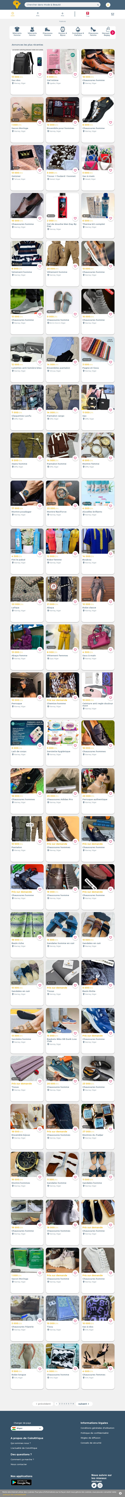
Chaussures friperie (23, 1327)
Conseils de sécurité (91, 1443)
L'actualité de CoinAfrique (24, 1448)
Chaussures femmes (93, 1375)
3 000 (87, 364)
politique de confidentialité (14, 1494)
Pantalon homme (56, 464)
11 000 (87, 412)
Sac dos (16, 80)
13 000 (17, 76)
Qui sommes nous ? (21, 1443)
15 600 (17, 844)
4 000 (87, 508)
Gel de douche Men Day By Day (62, 225)
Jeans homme (19, 464)
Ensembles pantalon (58, 368)
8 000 (87, 124)
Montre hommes (21, 1183)
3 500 (17, 1371)
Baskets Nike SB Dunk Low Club (62, 1040)
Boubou (86, 560)
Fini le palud (18, 560)
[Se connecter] (108, 5)
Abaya (50, 608)
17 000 (17, 508)
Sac (84, 416)
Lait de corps (19, 751)
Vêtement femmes (57, 655)
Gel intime (52, 80)
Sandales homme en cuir (60, 943)
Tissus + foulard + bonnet (61, 176)
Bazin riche (18, 943)
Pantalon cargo (55, 416)
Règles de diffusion (90, 1438)
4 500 (17, 556)
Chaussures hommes (94, 751)
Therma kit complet (93, 224)
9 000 (52, 316)
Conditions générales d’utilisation (97, 1428)
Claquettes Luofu (21, 416)
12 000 (52, 124)
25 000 (53, 268)
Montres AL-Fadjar (92, 1135)
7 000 (17, 412)
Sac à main (88, 176)
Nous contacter (19, 1464)
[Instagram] (100, 1485)
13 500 (17, 1035)
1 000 (16, 124)
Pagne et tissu (90, 368)
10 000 (88, 604)
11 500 (52, 1179)
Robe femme (54, 560)
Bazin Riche (88, 991)
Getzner (16, 176)
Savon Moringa (20, 128)
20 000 (17, 604)
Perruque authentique (94, 799)
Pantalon (17, 847)
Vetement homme (22, 272)
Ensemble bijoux (21, 1135)
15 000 (88, 268)
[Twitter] (94, 1485)
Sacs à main (89, 655)
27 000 (88, 1131)
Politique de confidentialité (95, 1433)
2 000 (52, 220)
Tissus (50, 991)
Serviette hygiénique (58, 751)
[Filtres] (112, 14)
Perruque (17, 703)
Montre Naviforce (56, 512)
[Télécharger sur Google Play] (21, 1482)
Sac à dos (87, 1327)
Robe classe (89, 608)
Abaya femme (19, 655)
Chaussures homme (93, 80)
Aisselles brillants (92, 512)
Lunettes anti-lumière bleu (26, 368)
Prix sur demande (57, 700)
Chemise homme (56, 703)
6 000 (87, 220)
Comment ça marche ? (22, 1459)
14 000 (52, 364)
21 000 (52, 604)
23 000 (88, 1083)
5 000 (52, 76)
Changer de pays (22, 1423)
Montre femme (90, 464)
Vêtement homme (57, 272)
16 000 (17, 220)
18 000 (88, 76)
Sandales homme (21, 1039)
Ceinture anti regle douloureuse (97, 704)
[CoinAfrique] (17, 5)
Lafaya (15, 608)
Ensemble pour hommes (60, 128)
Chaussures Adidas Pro (60, 799)
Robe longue (19, 1375)
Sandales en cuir (91, 943)
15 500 (52, 939)
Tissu (50, 1327)
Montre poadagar (21, 512)
